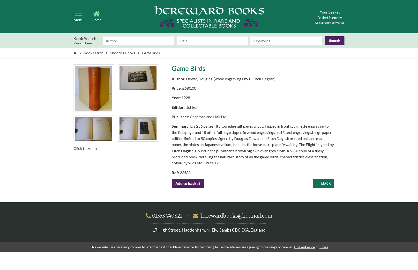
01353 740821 (167, 216)
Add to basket (187, 183)
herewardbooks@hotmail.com (236, 216)
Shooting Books (122, 53)
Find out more (304, 247)
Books (209, 17)
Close (324, 247)
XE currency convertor (329, 22)
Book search (93, 53)
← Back (323, 183)
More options (83, 43)
